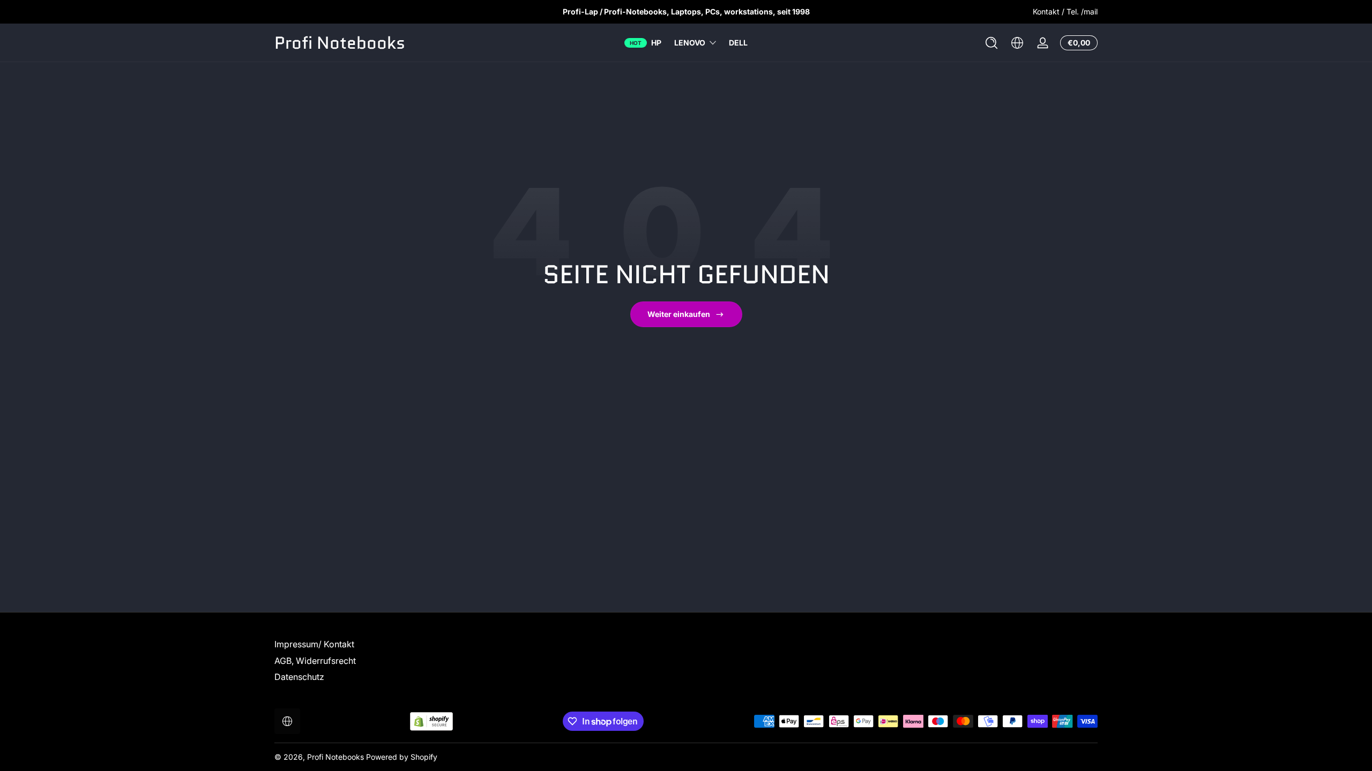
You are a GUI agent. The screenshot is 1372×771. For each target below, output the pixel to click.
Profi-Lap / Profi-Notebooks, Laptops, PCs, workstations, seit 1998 (686, 11)
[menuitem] (352, 644)
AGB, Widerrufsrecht (315, 660)
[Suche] (991, 42)
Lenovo (689, 42)
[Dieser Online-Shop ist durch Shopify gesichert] (431, 721)
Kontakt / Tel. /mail (1065, 11)
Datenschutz (299, 676)
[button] (991, 43)
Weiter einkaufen (678, 314)
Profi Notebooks (335, 756)
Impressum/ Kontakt (314, 644)
